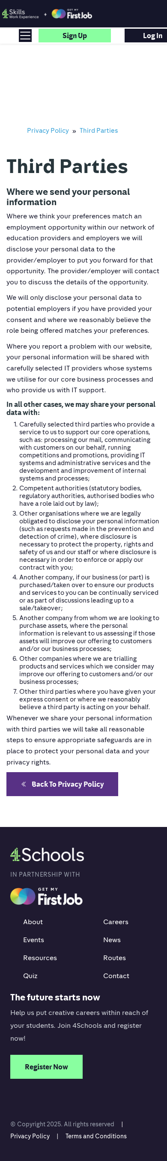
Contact (116, 975)
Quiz (30, 975)
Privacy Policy (30, 1136)
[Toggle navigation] (25, 35)
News (112, 939)
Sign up (75, 35)
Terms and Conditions (96, 1136)
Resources (40, 957)
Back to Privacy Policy (68, 784)
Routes (114, 957)
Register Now (46, 1067)
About (33, 921)
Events (33, 939)
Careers (115, 921)
